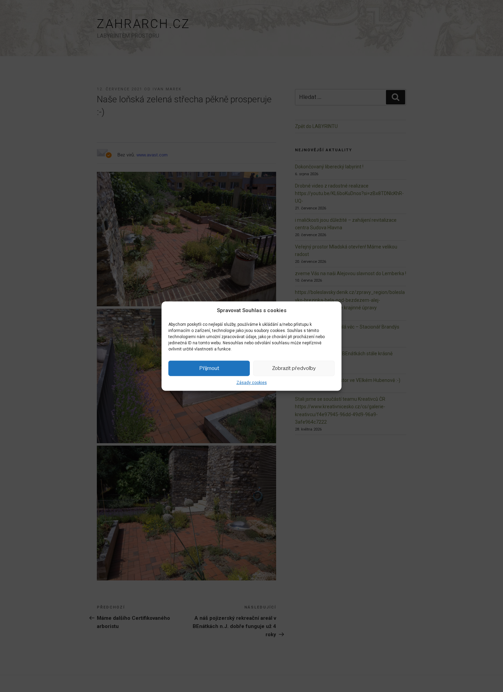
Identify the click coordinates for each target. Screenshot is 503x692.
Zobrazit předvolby (294, 368)
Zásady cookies (251, 382)
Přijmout (209, 368)
